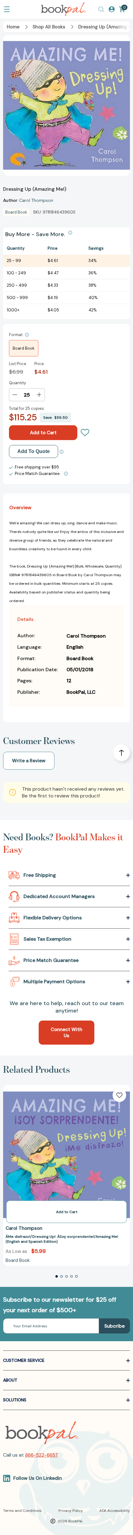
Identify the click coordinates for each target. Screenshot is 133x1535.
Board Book (24, 348)
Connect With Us (66, 1032)
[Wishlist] (85, 432)
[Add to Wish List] (119, 1095)
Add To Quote (33, 451)
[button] (56, 1276)
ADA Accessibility (114, 1510)
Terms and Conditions (22, 1510)
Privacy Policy (70, 1510)
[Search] (101, 9)
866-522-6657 (41, 1455)
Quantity (17, 382)
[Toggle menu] (7, 9)
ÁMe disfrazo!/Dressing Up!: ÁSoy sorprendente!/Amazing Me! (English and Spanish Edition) (62, 1239)
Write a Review (28, 761)
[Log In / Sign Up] (111, 9)
